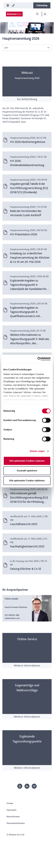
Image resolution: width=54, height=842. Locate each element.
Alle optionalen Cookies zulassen (27, 460)
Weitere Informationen (27, 665)
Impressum (11, 810)
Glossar (10, 803)
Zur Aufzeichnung (27, 99)
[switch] (46, 420)
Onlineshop (41, 5)
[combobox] (24, 48)
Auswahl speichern (27, 470)
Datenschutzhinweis (16, 823)
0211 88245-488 (12, 615)
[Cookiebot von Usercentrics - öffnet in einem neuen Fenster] (38, 359)
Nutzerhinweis (13, 816)
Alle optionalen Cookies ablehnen (27, 480)
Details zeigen (37, 451)
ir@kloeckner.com (12, 618)
